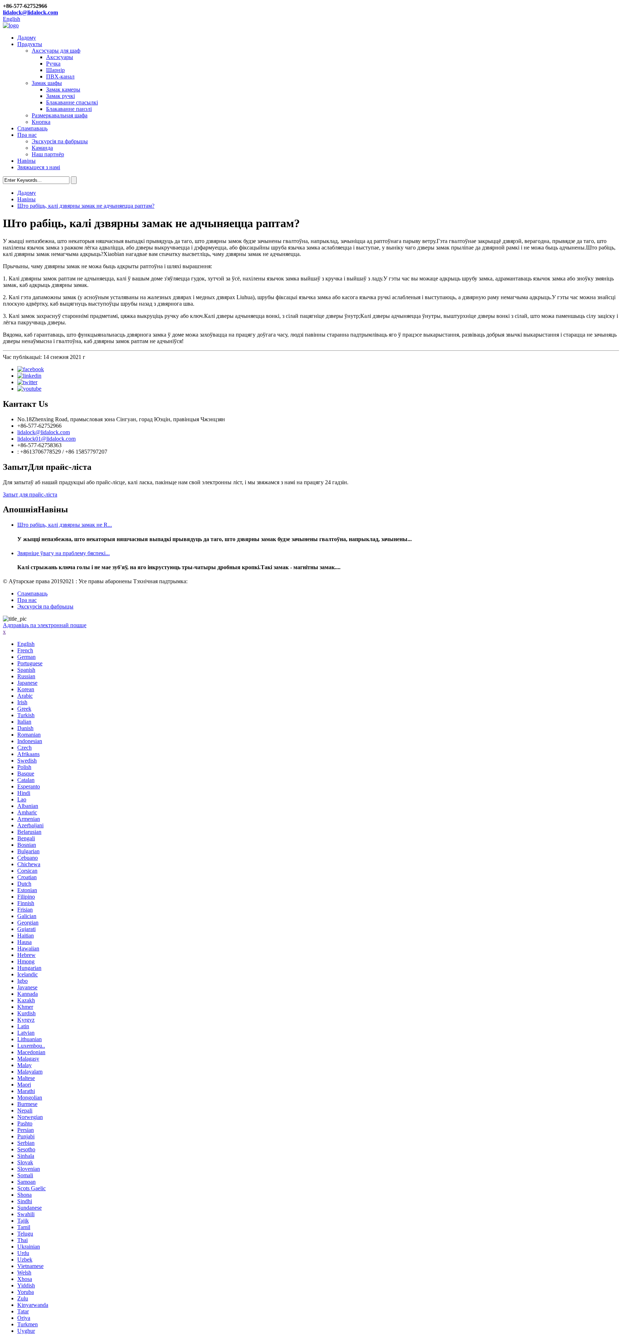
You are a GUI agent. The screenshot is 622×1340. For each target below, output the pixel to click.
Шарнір (55, 70)
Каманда (42, 148)
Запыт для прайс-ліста (30, 494)
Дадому (26, 38)
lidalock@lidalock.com (30, 12)
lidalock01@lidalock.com (46, 439)
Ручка (53, 63)
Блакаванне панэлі (69, 109)
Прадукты (29, 44)
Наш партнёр (48, 154)
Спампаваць (32, 128)
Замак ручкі (60, 96)
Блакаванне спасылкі (72, 102)
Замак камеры (63, 89)
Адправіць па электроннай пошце (44, 625)
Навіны (26, 161)
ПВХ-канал (60, 76)
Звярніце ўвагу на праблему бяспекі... (63, 553)
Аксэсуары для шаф (56, 51)
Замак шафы (47, 83)
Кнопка (41, 122)
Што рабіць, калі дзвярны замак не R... (64, 525)
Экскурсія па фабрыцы (60, 141)
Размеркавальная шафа (59, 115)
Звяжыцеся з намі (38, 167)
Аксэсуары (59, 57)
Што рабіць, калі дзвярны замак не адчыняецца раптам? (85, 206)
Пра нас (27, 135)
